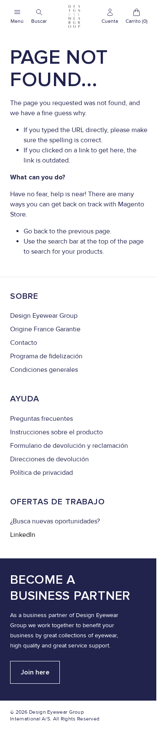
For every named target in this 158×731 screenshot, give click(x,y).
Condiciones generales (44, 370)
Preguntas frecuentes (41, 418)
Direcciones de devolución (49, 459)
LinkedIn (22, 535)
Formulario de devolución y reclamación (69, 445)
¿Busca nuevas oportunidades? (55, 521)
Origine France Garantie (45, 329)
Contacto (23, 342)
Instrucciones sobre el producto (56, 432)
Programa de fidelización (46, 356)
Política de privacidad (41, 472)
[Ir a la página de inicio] (74, 16)
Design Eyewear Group (44, 315)
